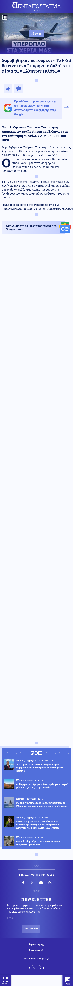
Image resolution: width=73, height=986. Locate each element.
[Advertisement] (36, 396)
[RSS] (50, 882)
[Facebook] (23, 882)
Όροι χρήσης (36, 944)
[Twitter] (32, 882)
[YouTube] (41, 882)
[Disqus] (36, 600)
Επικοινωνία (36, 950)
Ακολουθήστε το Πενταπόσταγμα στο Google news (31, 227)
